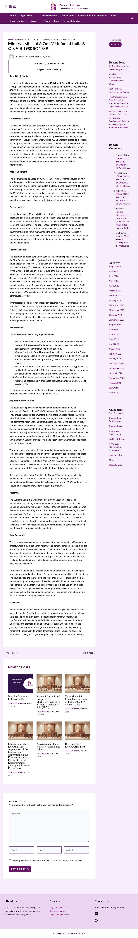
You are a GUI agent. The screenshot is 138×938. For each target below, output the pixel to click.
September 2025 (117, 319)
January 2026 (115, 300)
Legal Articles (27, 15)
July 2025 (113, 329)
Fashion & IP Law (117, 439)
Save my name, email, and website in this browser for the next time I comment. (48, 860)
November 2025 (116, 310)
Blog (56, 21)
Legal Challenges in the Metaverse (122, 242)
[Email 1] (14, 6)
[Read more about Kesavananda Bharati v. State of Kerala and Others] (49, 730)
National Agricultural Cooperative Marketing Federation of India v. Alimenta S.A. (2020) (48, 702)
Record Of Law (70, 5)
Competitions (115, 426)
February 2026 (116, 295)
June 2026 (113, 276)
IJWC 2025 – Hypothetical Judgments (115, 446)
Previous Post (10, 653)
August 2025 (115, 324)
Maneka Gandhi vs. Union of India (18, 698)
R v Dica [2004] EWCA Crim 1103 (75, 745)
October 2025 (115, 315)
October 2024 (115, 373)
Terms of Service (71, 21)
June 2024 (113, 392)
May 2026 (114, 281)
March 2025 (114, 349)
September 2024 (117, 378)
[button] (35, 15)
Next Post (89, 653)
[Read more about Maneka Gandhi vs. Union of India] (20, 683)
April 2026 (114, 285)
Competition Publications (91, 15)
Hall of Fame (67, 15)
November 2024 (116, 368)
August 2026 (115, 266)
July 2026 (113, 271)
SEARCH (115, 44)
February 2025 (116, 353)
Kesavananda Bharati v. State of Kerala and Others (48, 746)
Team (47, 21)
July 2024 (113, 387)
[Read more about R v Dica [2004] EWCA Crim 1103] (77, 730)
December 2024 (116, 363)
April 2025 (114, 344)
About (34, 21)
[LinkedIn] (6, 6)
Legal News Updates (59, 914)
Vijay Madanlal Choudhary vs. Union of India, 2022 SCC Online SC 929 (76, 700)
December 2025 (116, 305)
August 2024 (115, 383)
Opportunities (17, 21)
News (113, 15)
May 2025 (114, 339)
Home (13, 15)
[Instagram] (10, 6)
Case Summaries (49, 15)
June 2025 (113, 334)
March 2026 (114, 290)
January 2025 (115, 358)
